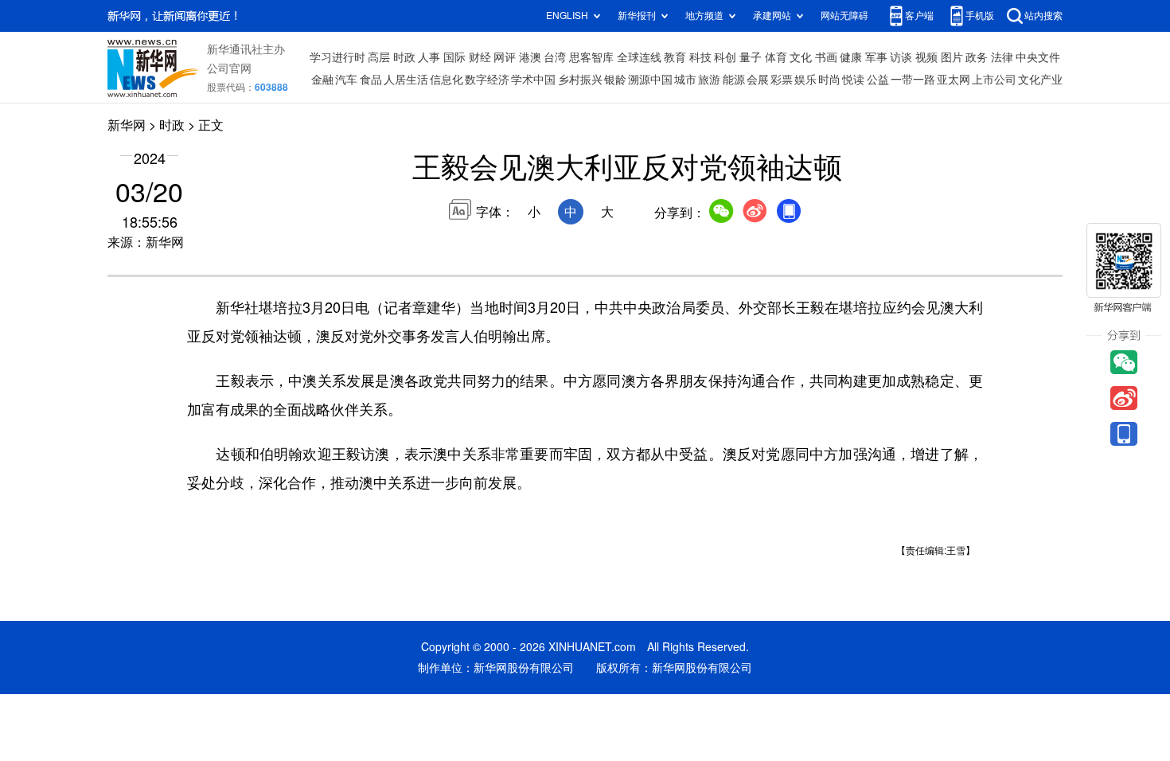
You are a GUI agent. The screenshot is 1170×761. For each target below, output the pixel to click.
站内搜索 (1043, 15)
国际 (454, 57)
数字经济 (487, 79)
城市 (685, 79)
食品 (371, 79)
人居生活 (406, 79)
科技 (700, 57)
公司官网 (229, 68)
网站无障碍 (844, 15)
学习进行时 (337, 57)
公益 (878, 79)
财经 (480, 57)
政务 (976, 57)
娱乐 (805, 79)
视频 (926, 57)
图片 (952, 57)
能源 (734, 79)
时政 (404, 57)
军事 (876, 57)
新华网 (126, 125)
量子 (750, 57)
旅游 (709, 79)
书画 (826, 57)
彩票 (781, 79)
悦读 (853, 79)
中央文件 (1038, 57)
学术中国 (533, 79)
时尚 (829, 79)
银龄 (615, 79)
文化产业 (1040, 79)
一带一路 (913, 79)
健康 (851, 57)
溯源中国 (650, 79)
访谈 (901, 57)
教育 (675, 57)
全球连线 (639, 57)
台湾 (555, 57)
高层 (379, 57)
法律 (1002, 57)
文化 (801, 57)
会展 (758, 79)
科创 (725, 57)
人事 (429, 57)
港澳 (530, 57)
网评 (504, 57)
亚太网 (953, 79)
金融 (322, 79)
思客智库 (591, 57)
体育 (776, 57)
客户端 (919, 15)
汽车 (346, 79)
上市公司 (994, 79)
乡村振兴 (580, 79)
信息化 (446, 79)
